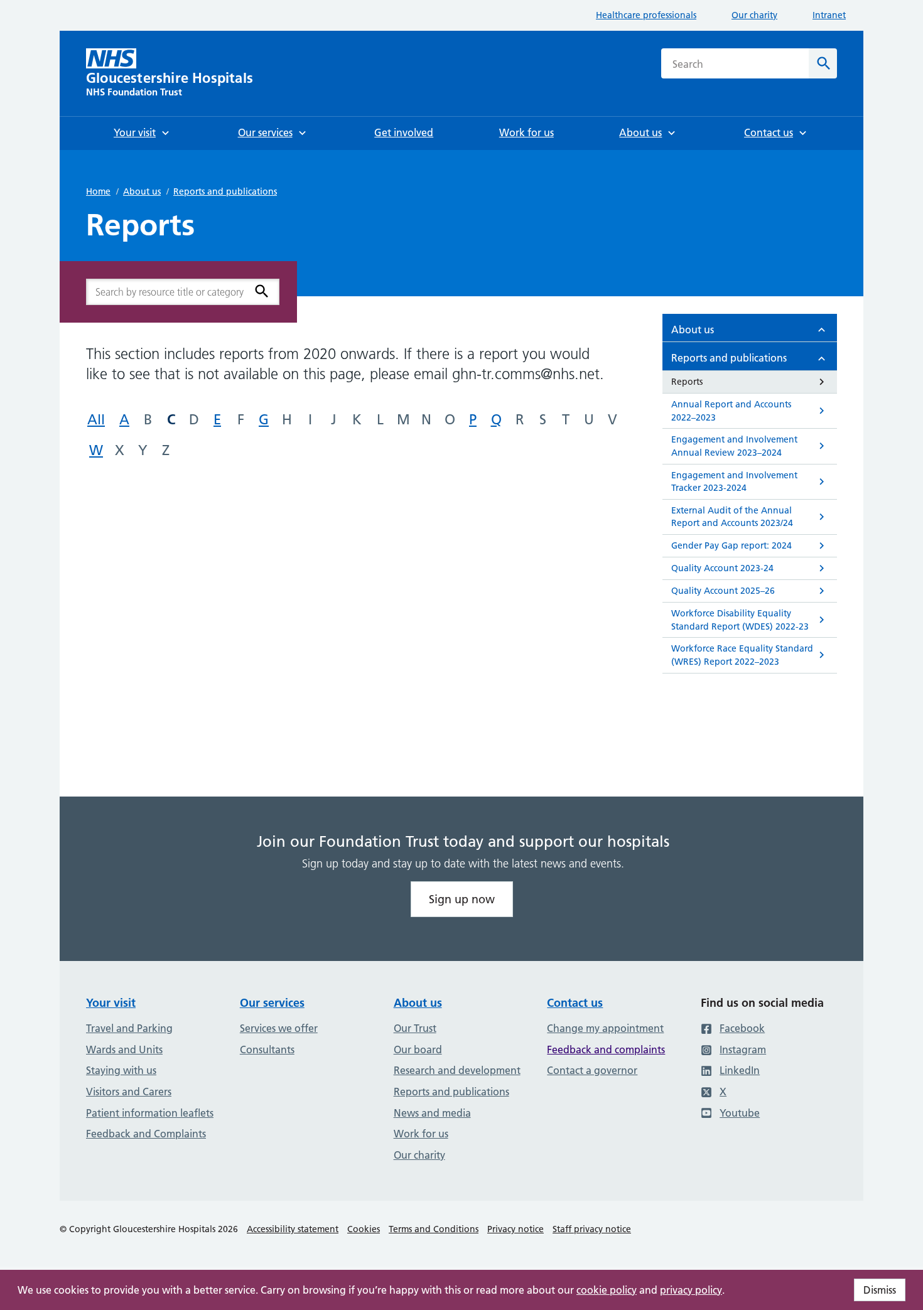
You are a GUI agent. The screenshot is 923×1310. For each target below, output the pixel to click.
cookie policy (606, 1290)
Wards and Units (124, 1049)
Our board (418, 1049)
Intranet (829, 15)
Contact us (575, 1003)
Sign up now (462, 899)
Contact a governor (592, 1070)
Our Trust (415, 1028)
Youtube (740, 1113)
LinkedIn (740, 1070)
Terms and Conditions (433, 1229)
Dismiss (879, 1290)
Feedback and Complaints (146, 1133)
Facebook (742, 1028)
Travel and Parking (129, 1028)
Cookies (363, 1229)
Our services (272, 1003)
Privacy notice (515, 1229)
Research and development (457, 1070)
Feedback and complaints (606, 1049)
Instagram (743, 1049)
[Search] (262, 291)
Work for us (421, 1133)
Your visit (111, 1003)
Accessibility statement (292, 1229)
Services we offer (279, 1028)
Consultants (267, 1049)
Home (98, 191)
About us (142, 191)
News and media (432, 1113)
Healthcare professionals (646, 15)
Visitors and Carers (128, 1091)
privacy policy (691, 1290)
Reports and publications (225, 191)
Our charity (754, 15)
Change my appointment (605, 1028)
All (96, 419)
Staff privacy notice (592, 1229)
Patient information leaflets (149, 1113)
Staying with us (121, 1070)
